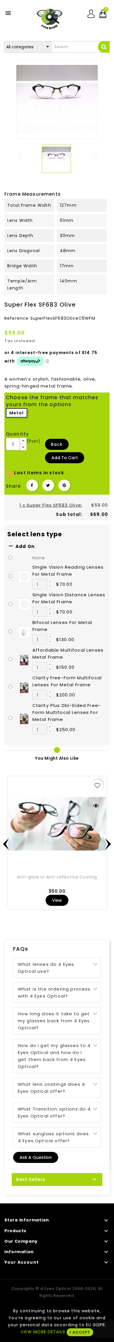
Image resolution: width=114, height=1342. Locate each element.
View (57, 900)
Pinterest (64, 485)
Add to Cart (64, 458)
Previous (6, 844)
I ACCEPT (80, 1332)
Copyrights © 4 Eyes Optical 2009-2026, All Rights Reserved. (57, 1292)
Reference (16, 318)
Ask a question (36, 1157)
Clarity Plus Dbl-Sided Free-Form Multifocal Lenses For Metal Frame (66, 712)
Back (57, 444)
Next (108, 844)
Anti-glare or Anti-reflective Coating (57, 877)
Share (32, 485)
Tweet (48, 485)
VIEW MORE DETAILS (43, 1332)
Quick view (96, 805)
